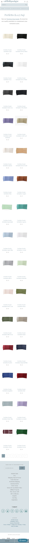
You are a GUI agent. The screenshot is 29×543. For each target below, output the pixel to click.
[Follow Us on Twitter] (7, 511)
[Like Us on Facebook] (3, 511)
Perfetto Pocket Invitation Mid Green (7, 333)
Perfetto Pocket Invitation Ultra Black (21, 107)
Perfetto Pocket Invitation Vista (8, 193)
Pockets (7, 8)
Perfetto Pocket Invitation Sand (21, 333)
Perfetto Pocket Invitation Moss (21, 305)
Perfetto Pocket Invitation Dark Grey (7, 107)
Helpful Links (14, 473)
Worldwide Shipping (14, 481)
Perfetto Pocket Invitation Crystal (21, 249)
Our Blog (14, 498)
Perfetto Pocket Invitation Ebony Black (21, 50)
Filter (7, 541)
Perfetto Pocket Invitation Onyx (8, 78)
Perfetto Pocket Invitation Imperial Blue (21, 361)
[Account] (24, 1)
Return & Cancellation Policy (14, 487)
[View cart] (27, 1)
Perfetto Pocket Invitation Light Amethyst (8, 136)
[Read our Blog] (21, 511)
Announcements (14, 483)
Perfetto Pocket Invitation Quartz (7, 164)
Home (2, 8)
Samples (14, 495)
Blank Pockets (15, 8)
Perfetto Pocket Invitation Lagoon (21, 221)
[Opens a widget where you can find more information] (23, 540)
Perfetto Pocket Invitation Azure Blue (7, 249)
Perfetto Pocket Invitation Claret (7, 446)
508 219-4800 (14, 526)
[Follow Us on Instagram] (17, 511)
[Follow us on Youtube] (26, 511)
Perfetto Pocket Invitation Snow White (21, 78)
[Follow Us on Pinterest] (12, 511)
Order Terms (14, 485)
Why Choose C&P (14, 491)
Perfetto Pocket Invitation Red (21, 390)
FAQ (14, 475)
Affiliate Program (14, 489)
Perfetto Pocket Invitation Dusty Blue (7, 418)
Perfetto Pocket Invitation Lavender (21, 418)
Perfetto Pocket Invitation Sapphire (8, 390)
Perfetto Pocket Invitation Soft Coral (7, 305)
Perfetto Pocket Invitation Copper (21, 193)
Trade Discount (14, 479)
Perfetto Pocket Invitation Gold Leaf (21, 135)
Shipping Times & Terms (14, 477)
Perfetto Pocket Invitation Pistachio (21, 277)
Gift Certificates (14, 494)
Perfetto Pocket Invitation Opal (8, 50)
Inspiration (14, 500)
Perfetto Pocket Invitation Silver (7, 277)
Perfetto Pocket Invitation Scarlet (7, 361)
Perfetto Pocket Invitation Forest (21, 446)
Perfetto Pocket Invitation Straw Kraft (21, 164)
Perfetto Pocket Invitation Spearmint (7, 221)
